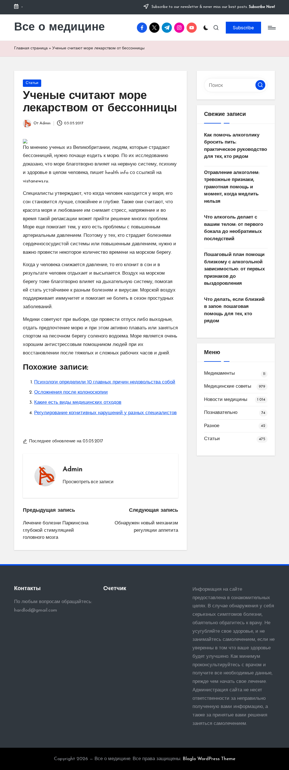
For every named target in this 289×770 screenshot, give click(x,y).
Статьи (32, 83)
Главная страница (31, 48)
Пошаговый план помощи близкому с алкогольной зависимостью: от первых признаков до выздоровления (234, 269)
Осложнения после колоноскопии (71, 392)
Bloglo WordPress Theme (209, 758)
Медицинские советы (227, 386)
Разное (211, 425)
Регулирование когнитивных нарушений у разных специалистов (105, 413)
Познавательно (220, 412)
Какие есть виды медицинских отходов (77, 402)
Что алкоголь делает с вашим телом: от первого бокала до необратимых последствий (233, 228)
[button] (243, 28)
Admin (72, 469)
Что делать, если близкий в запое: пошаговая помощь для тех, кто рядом (234, 310)
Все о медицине (59, 27)
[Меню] (271, 28)
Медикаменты (219, 373)
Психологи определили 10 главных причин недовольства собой (104, 382)
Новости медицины (225, 399)
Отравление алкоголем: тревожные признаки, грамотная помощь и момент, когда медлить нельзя (231, 187)
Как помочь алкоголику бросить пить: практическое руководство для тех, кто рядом (235, 146)
